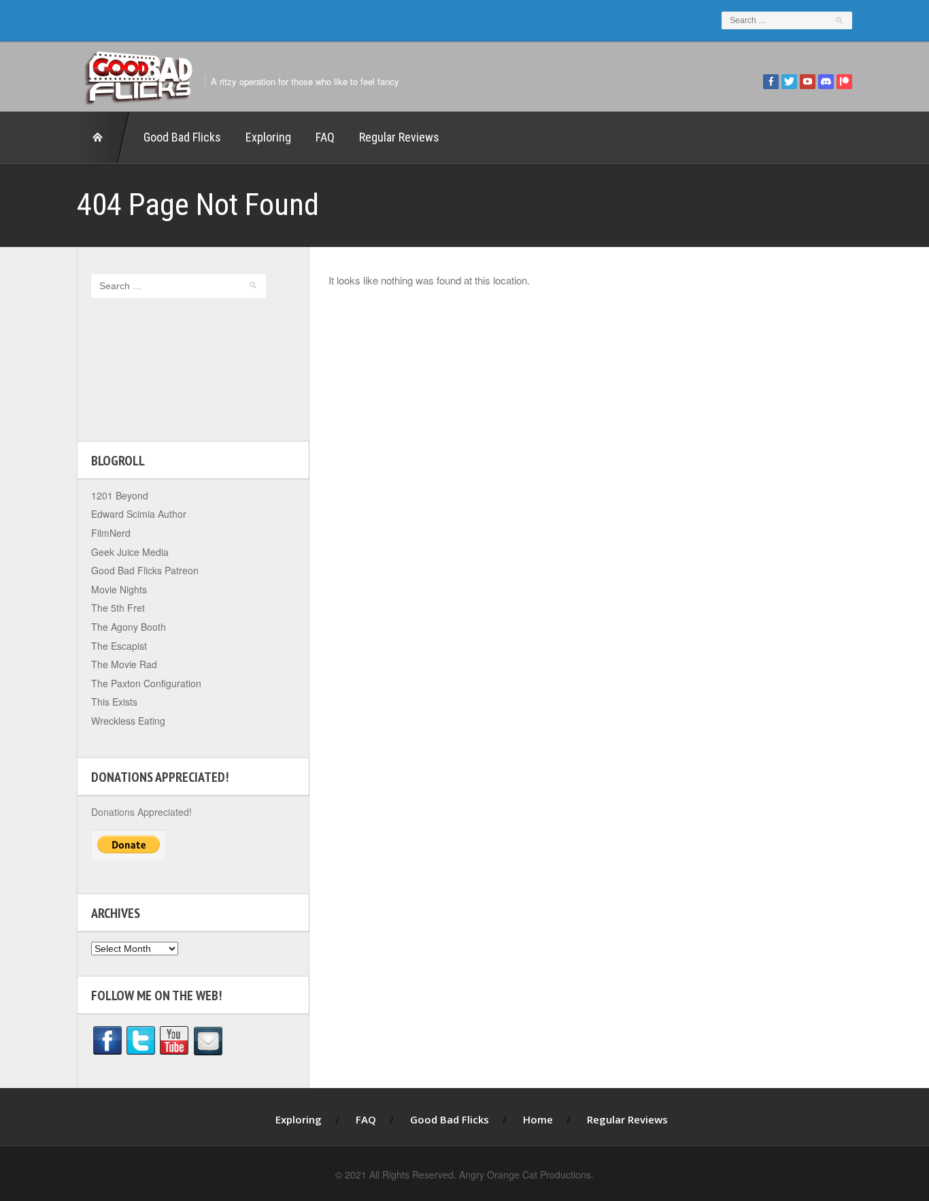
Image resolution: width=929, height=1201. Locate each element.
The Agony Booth (128, 627)
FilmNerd (111, 533)
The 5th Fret (118, 607)
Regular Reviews (399, 137)
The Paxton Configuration (146, 683)
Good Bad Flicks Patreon (145, 570)
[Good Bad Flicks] (138, 74)
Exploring (268, 137)
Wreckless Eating (128, 720)
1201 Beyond (119, 495)
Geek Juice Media (130, 552)
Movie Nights (119, 589)
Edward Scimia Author (138, 514)
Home (104, 137)
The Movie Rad (124, 664)
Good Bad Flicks (182, 137)
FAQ (325, 137)
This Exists (114, 701)
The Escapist (119, 646)
